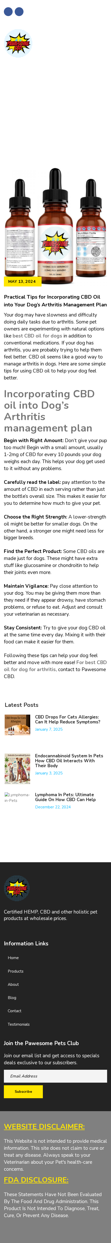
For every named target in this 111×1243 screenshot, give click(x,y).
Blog (12, 997)
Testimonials (19, 1024)
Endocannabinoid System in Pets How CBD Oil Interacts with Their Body (69, 761)
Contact (14, 1011)
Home (13, 957)
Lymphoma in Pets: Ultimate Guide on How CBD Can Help (65, 797)
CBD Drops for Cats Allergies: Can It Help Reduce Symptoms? (67, 719)
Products (15, 971)
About (13, 984)
